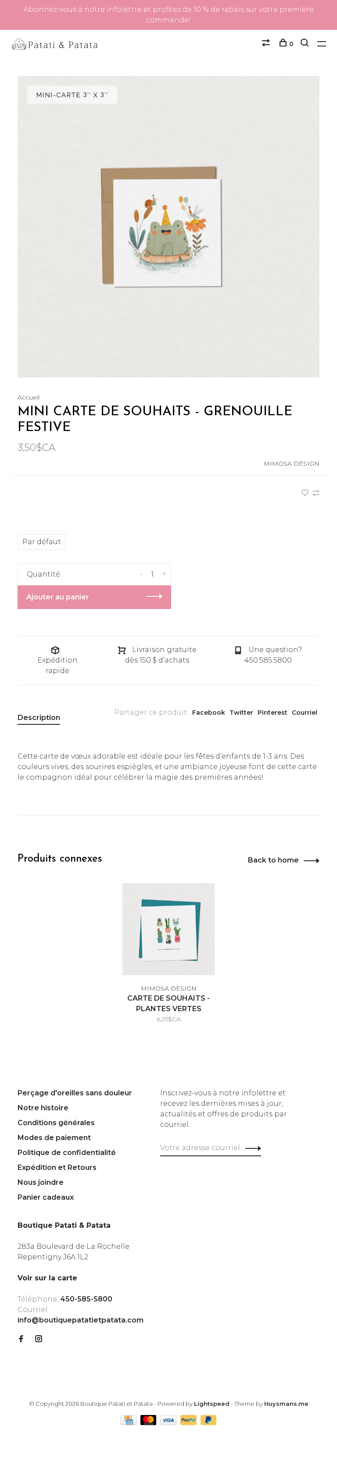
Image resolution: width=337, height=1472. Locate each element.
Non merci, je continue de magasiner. (248, 826)
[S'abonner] (287, 771)
